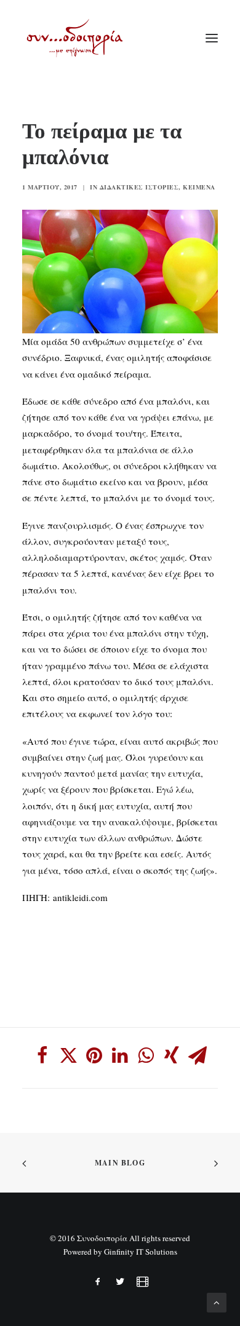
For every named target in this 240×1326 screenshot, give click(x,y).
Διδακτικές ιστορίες (139, 187)
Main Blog (120, 1162)
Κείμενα (199, 187)
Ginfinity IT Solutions (140, 1251)
